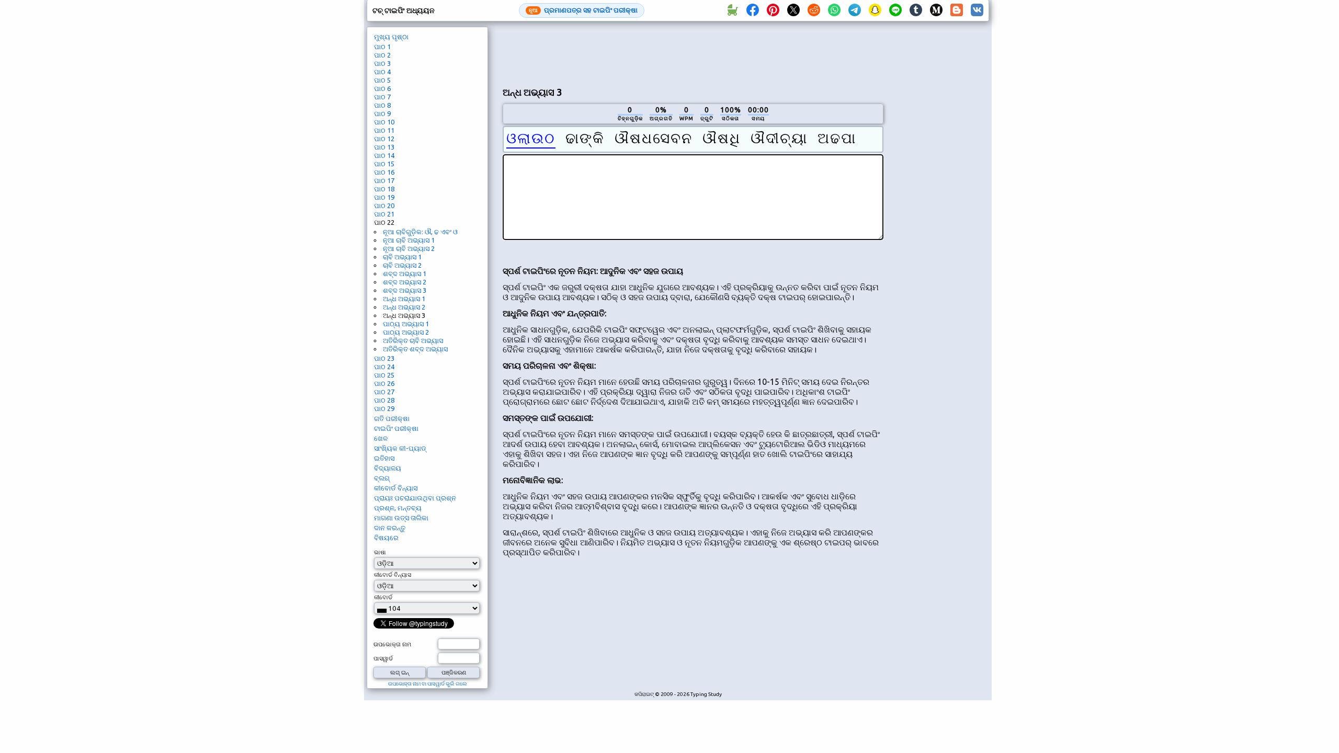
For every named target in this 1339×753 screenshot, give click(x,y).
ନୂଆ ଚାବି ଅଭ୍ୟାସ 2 (409, 248)
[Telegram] (854, 10)
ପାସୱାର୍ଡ (383, 658)
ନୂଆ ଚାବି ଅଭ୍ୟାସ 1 (409, 240)
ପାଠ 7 (382, 96)
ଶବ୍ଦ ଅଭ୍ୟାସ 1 (404, 273)
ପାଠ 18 (384, 188)
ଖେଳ (381, 438)
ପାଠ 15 (384, 163)
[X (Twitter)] (793, 10)
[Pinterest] (773, 10)
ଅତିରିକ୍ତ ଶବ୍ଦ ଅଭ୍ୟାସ (415, 348)
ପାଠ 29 (384, 408)
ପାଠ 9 (382, 113)
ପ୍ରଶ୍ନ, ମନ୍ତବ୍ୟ (398, 507)
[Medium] (936, 10)
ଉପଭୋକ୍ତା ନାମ (392, 644)
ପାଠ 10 (384, 122)
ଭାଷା (380, 552)
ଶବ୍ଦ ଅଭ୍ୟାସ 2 (404, 282)
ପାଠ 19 (384, 197)
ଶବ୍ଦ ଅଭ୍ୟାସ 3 (404, 290)
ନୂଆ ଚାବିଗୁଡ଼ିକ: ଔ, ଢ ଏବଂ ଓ (420, 231)
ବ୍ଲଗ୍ (382, 478)
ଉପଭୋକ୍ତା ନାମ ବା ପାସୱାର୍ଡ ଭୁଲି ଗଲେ (427, 684)
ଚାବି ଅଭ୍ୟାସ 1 (402, 256)
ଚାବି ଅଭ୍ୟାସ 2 (402, 265)
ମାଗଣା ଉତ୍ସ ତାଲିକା (401, 517)
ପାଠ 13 (384, 147)
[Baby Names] (732, 10)
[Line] (895, 10)
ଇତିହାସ (384, 458)
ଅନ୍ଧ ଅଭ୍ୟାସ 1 (404, 298)
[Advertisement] (693, 52)
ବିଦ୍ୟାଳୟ (387, 468)
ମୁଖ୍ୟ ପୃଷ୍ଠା (391, 36)
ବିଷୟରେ (386, 537)
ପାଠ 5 (382, 80)
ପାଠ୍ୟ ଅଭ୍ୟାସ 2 (406, 332)
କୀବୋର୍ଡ (383, 597)
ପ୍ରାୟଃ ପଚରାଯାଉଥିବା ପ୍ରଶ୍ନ (415, 497)
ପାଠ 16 (384, 172)
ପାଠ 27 (384, 391)
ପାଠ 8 (382, 105)
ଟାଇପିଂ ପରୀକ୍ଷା (396, 428)
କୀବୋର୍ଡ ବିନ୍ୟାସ (395, 488)
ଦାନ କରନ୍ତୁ (389, 527)
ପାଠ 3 (382, 63)
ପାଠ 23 (384, 358)
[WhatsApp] (834, 10)
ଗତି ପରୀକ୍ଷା (392, 418)
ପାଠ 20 (384, 205)
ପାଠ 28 (384, 400)
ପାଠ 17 (384, 180)
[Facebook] (752, 10)
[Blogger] (956, 10)
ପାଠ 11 (384, 130)
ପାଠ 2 (382, 55)
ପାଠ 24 (384, 366)
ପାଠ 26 (384, 383)
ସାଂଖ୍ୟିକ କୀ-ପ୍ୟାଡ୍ (400, 448)
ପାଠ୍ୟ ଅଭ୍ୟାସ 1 (406, 323)
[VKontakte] (977, 10)
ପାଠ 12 (384, 138)
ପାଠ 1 (382, 46)
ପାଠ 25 (384, 375)
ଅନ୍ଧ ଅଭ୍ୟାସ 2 (404, 307)
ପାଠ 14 (384, 155)
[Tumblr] (916, 10)
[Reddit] (814, 10)
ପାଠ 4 (382, 71)
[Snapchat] (875, 10)
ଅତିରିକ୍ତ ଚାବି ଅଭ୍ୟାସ (413, 340)
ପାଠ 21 (384, 214)
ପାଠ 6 (382, 88)
